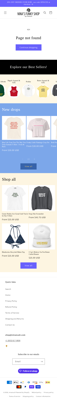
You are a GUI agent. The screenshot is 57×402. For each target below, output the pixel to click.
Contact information (43, 396)
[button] (5, 13)
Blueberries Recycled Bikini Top (13, 252)
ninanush (12, 392)
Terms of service (14, 396)
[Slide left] (23, 159)
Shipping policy (28, 396)
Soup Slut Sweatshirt (36, 214)
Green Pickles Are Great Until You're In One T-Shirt (15, 215)
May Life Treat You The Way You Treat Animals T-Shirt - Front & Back (14, 145)
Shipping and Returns (14, 319)
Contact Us (10, 325)
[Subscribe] (42, 361)
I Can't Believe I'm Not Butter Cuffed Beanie (39, 253)
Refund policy (36, 392)
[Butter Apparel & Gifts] (43, 91)
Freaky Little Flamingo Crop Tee (38, 142)
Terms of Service (12, 313)
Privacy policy (49, 392)
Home (7, 295)
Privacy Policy (11, 301)
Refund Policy (11, 307)
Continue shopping (29, 47)
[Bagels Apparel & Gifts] (14, 91)
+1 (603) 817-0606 (12, 340)
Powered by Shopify (22, 392)
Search (8, 289)
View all (28, 166)
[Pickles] (28, 90)
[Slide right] (34, 159)
